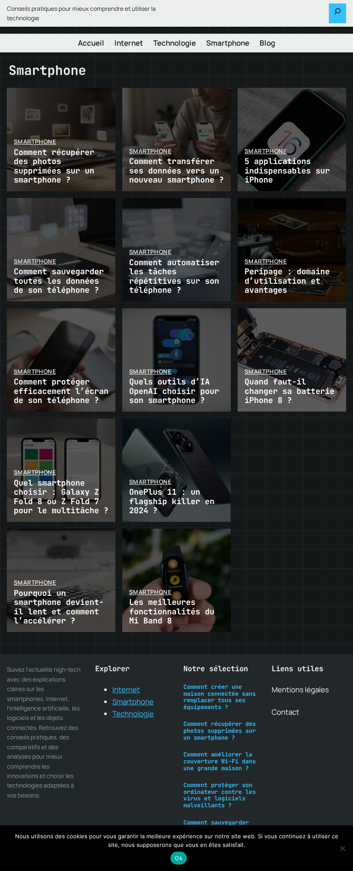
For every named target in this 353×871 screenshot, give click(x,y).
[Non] (342, 848)
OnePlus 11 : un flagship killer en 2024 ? (171, 501)
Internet (126, 689)
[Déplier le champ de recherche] (337, 13)
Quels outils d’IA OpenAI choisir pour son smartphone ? (174, 391)
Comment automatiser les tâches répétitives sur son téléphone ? (174, 276)
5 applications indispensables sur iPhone (287, 170)
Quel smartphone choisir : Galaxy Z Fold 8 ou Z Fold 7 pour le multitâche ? (61, 496)
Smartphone (35, 142)
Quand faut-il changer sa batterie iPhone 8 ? (289, 391)
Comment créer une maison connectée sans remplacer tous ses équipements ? (219, 697)
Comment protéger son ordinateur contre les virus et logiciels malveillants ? (219, 795)
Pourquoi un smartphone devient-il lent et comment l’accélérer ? (59, 607)
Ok (179, 858)
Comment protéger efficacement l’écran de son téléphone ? (61, 391)
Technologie (133, 714)
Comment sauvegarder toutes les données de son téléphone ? (59, 280)
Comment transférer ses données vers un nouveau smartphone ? (176, 170)
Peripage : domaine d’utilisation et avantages (287, 280)
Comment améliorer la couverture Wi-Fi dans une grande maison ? (219, 761)
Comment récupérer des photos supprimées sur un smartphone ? (54, 166)
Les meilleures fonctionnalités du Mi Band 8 (171, 611)
